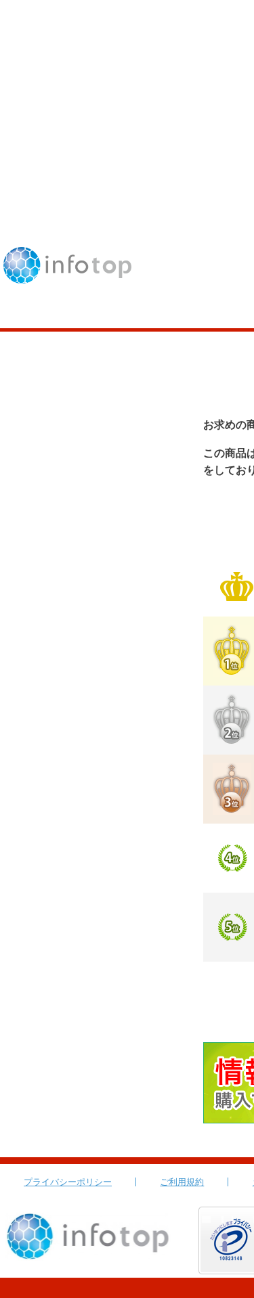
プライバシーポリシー (68, 1182)
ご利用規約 (182, 1182)
